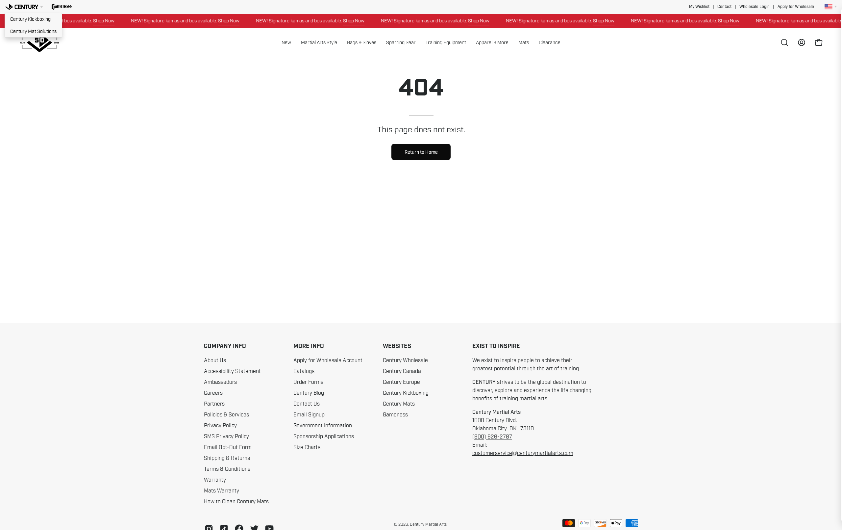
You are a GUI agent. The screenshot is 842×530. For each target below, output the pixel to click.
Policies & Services (226, 414)
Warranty (215, 480)
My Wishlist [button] (699, 6)
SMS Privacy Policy (226, 436)
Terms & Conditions (227, 469)
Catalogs (303, 371)
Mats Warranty (221, 491)
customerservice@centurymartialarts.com (522, 453)
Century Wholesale (405, 360)
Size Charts (306, 447)
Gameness (395, 414)
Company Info (225, 346)
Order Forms (308, 382)
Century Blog (308, 393)
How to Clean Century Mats (236, 501)
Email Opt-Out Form (228, 447)
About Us (215, 360)
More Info (308, 346)
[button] (62, 7)
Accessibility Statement (232, 371)
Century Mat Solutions (33, 31)
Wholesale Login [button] (754, 6)
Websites (397, 346)
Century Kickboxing (30, 19)
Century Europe (401, 382)
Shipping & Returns (227, 458)
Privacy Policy (220, 425)
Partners (214, 404)
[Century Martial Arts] (39, 42)
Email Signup (309, 414)
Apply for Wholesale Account (327, 360)
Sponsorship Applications (323, 436)
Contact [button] (724, 6)
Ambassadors (220, 382)
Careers (213, 393)
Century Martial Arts (428, 524)
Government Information (322, 425)
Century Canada (402, 371)
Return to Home (421, 152)
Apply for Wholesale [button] (796, 6)
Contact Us (306, 404)
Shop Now (94, 21)
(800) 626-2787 (492, 437)
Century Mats (399, 404)
